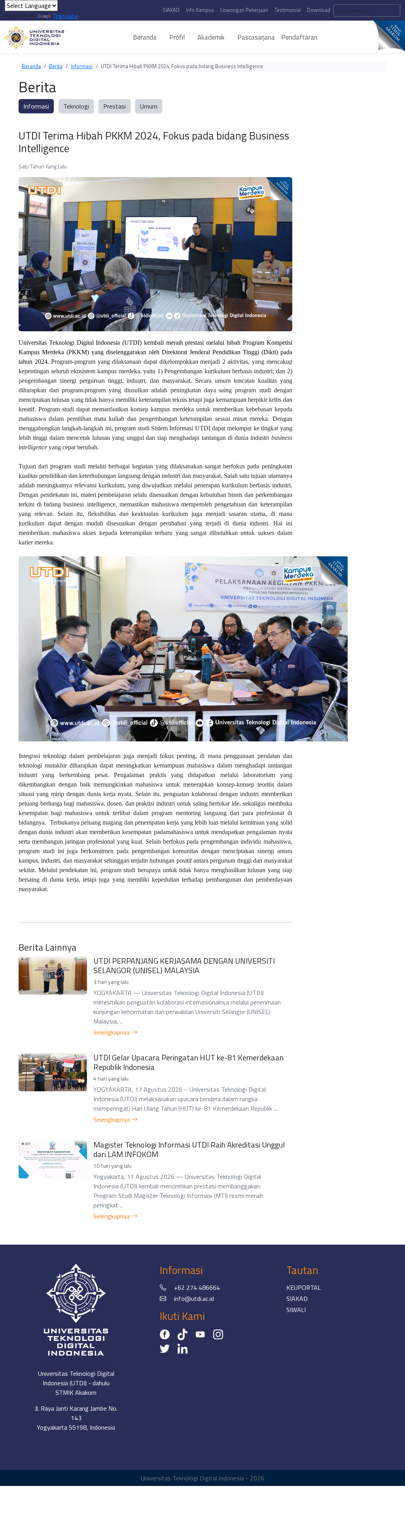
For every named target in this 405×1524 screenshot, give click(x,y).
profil (177, 37)
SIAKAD (171, 10)
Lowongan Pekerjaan (244, 10)
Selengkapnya (112, 1032)
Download (318, 10)
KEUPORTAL (303, 1287)
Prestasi (114, 106)
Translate (65, 16)
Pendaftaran (299, 37)
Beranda (31, 66)
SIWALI (296, 1309)
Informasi (82, 66)
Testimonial (287, 10)
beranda (145, 37)
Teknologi (76, 106)
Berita (55, 66)
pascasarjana (256, 37)
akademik (211, 37)
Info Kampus (200, 10)
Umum (148, 106)
